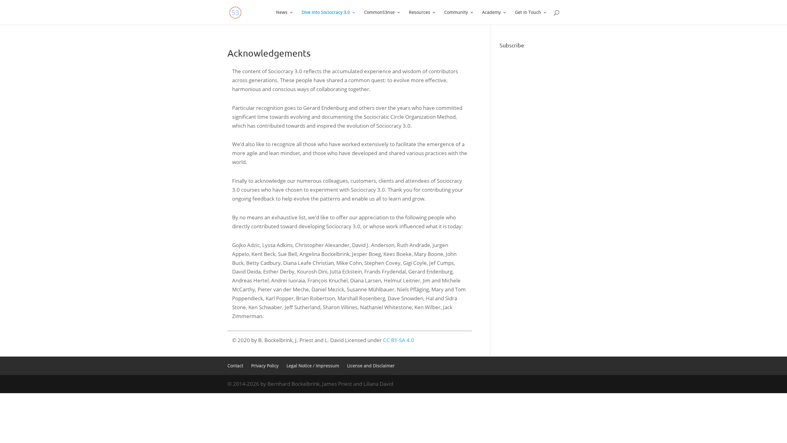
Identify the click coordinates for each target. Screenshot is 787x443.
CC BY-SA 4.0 (398, 340)
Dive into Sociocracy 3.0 (326, 12)
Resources (419, 12)
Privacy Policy (265, 366)
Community (456, 12)
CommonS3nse (379, 12)
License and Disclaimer (371, 366)
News (281, 12)
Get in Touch (528, 12)
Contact (235, 366)
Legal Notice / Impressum (313, 366)
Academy (491, 12)
